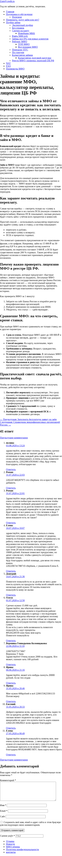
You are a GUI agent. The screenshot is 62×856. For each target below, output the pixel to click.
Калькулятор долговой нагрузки (34, 58)
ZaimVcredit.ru (7, 1)
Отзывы (10, 841)
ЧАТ (8, 63)
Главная (10, 11)
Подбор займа (13, 22)
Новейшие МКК (26, 33)
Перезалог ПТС (20, 49)
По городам (18, 52)
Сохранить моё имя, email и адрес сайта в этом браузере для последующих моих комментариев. (30, 823)
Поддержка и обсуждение (19, 14)
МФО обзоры (13, 846)
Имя (3, 805)
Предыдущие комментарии (14, 437)
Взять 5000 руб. (20, 36)
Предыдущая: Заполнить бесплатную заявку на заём (28, 419)
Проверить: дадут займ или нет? (22, 19)
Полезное (17, 17)
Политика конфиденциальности (22, 849)
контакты (11, 852)
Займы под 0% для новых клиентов (30, 39)
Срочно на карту (20, 30)
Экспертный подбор (22, 25)
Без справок (18, 28)
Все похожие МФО (28, 47)
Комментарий (8, 780)
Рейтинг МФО (19, 41)
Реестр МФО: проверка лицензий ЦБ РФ (33, 60)
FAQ (8, 66)
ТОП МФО (24, 44)
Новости (10, 844)
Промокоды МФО (15, 68)
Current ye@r (7, 836)
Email (3, 811)
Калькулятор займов (22, 55)
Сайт (2, 816)
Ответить (11, 469)
